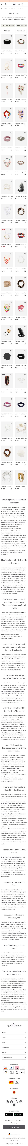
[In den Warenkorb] (11, 53)
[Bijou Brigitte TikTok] (7, 1101)
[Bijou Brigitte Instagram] (11, 1101)
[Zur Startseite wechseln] (14, 4)
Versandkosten (22, 1138)
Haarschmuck (6, 528)
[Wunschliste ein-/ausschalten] (11, 36)
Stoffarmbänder (8, 636)
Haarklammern (7, 1002)
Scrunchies (6, 737)
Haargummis (23, 1002)
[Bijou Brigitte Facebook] (16, 1101)
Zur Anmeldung (14, 1127)
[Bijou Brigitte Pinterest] (21, 1101)
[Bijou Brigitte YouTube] (14, 1105)
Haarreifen (14, 1002)
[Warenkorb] (26, 4)
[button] (19, 4)
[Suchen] (5, 4)
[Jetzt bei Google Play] (18, 1114)
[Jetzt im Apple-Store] (9, 1114)
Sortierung (21, 31)
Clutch (13, 634)
